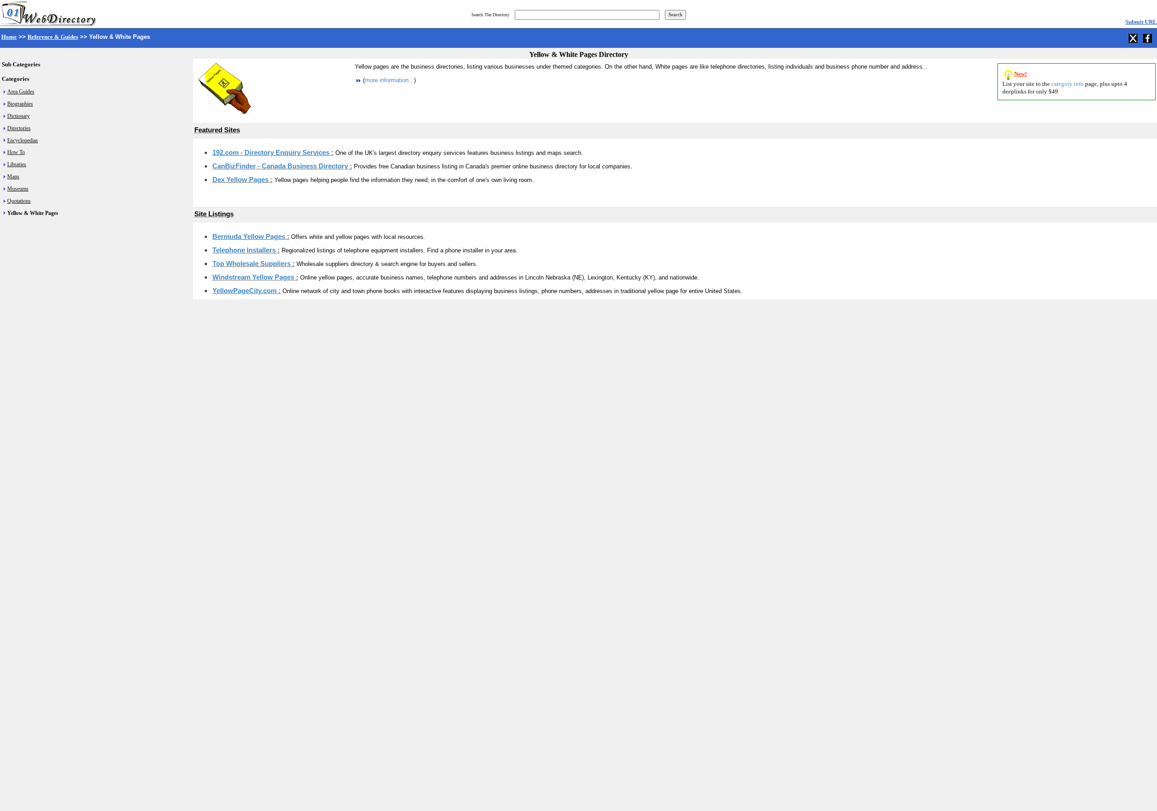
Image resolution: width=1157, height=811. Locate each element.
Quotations (19, 201)
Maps (13, 176)
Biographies (20, 104)
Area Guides (20, 92)
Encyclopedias (22, 140)
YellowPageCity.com (245, 290)
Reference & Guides (53, 36)
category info (1067, 83)
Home (9, 36)
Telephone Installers (244, 250)
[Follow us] (1134, 37)
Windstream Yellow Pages (254, 277)
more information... (389, 80)
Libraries (16, 164)
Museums (17, 189)
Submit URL (1141, 22)
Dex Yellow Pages (241, 179)
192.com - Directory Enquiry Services (271, 152)
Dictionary (18, 116)
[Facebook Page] (1148, 37)
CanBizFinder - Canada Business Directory (281, 166)
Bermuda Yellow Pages (249, 236)
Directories (19, 128)
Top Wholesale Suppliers (252, 263)
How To (16, 152)
